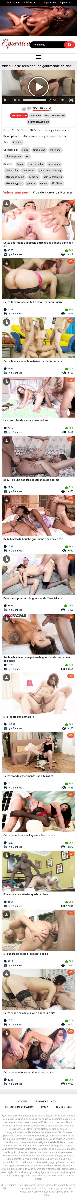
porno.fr (66, 2)
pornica (31, 183)
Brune (25, 150)
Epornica (11, 1185)
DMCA (44, 1107)
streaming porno (15, 177)
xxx (28, 156)
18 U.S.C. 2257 (64, 1107)
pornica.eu (15, 2)
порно (43, 183)
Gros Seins (39, 150)
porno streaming (53, 177)
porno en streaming (50, 170)
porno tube (12, 170)
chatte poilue (36, 164)
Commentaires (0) (38, 122)
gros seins (54, 164)
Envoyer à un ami (54, 115)
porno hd (33, 177)
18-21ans (55, 150)
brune (20, 164)
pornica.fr (51, 2)
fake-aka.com (33, 2)
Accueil (23, 1101)
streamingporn (14, 183)
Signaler (35, 115)
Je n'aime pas (29, 109)
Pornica (17, 142)
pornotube (28, 170)
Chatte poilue (13, 156)
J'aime (24, 109)
